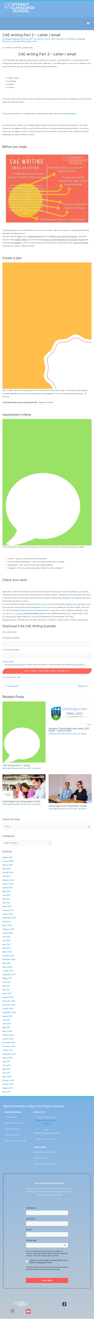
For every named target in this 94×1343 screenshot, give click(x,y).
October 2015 (7, 1050)
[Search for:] (47, 826)
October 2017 (7, 971)
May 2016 (6, 1027)
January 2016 (7, 1039)
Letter (34, 41)
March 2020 (7, 925)
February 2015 (8, 1080)
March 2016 (7, 1031)
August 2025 (7, 865)
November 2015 (8, 1046)
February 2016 (8, 1035)
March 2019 (7, 952)
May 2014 (6, 1092)
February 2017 (8, 997)
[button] (88, 23)
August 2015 (7, 1058)
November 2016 (8, 1005)
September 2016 (9, 1012)
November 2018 (8, 959)
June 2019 (6, 940)
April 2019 (6, 948)
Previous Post (12, 686)
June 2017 (6, 982)
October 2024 (7, 872)
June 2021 (6, 895)
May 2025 (6, 869)
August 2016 (7, 1016)
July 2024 (6, 876)
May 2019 (6, 944)
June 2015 (6, 1065)
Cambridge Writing (18, 41)
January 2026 (7, 861)
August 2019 (7, 933)
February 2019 (8, 956)
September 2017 (8, 974)
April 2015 (6, 1073)
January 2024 (7, 884)
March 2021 (7, 906)
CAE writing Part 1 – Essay (16, 765)
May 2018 (6, 963)
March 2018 (7, 967)
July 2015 (6, 1061)
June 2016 (6, 1024)
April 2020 (6, 922)
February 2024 (8, 880)
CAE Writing (71, 39)
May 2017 (6, 986)
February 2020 (8, 929)
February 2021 (8, 910)
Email (29, 41)
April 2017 (6, 990)
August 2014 (7, 1088)
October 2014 (7, 1084)
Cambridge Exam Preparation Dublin (21, 801)
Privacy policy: (8, 662)
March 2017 (7, 993)
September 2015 (8, 1054)
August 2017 (7, 978)
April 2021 (6, 903)
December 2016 (8, 1001)
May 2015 (6, 1069)
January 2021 (7, 914)
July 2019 (6, 937)
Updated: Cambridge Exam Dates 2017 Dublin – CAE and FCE (69, 729)
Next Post (83, 686)
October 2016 (7, 1009)
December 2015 (8, 1043)
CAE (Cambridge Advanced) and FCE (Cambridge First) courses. (31, 610)
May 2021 (6, 899)
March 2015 (7, 1077)
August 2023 (7, 888)
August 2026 (7, 857)
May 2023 (6, 891)
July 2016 (6, 1020)
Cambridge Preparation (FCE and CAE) (17, 39)
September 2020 (9, 918)
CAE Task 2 (60, 39)
